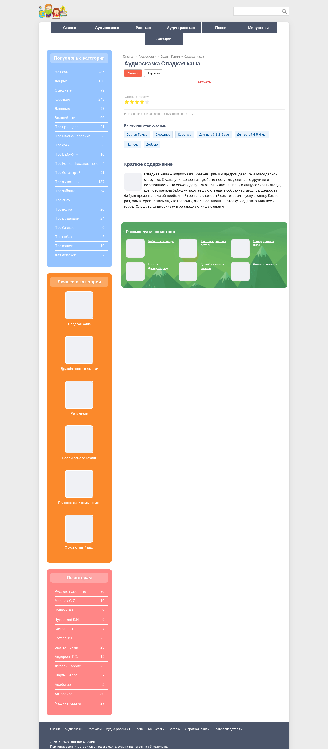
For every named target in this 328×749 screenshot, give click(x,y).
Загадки (184, 42)
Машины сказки (68, 708)
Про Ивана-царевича (73, 140)
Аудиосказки (121, 29)
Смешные (163, 139)
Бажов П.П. (64, 633)
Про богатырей (68, 177)
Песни (248, 29)
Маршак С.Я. (66, 605)
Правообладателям (228, 733)
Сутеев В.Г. (64, 643)
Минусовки (143, 42)
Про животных (67, 186)
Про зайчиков (66, 195)
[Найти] (284, 11)
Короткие (185, 139)
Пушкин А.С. (65, 615)
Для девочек (65, 259)
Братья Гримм (137, 139)
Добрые (152, 149)
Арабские (63, 689)
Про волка (63, 214)
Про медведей (67, 223)
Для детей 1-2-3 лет (214, 139)
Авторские (64, 698)
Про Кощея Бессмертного (76, 168)
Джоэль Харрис (68, 670)
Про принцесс (66, 131)
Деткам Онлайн (83, 746)
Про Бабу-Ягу (66, 159)
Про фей (62, 150)
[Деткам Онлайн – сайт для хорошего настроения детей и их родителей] (53, 11)
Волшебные (65, 122)
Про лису (62, 205)
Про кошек (64, 250)
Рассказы (163, 29)
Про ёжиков (65, 232)
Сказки (79, 29)
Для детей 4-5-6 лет (252, 139)
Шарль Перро (66, 680)
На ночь (132, 149)
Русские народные (70, 596)
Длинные (62, 113)
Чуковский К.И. (67, 624)
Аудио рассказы (205, 29)
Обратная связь (197, 733)
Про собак (63, 241)
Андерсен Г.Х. (66, 661)
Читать (133, 77)
